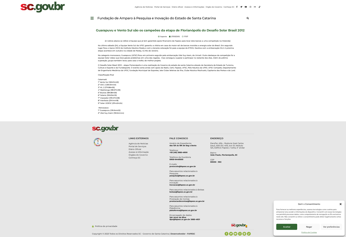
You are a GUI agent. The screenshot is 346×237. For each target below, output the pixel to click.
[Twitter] (231, 234)
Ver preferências (331, 227)
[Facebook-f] (226, 234)
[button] (340, 204)
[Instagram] (240, 234)
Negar (309, 227)
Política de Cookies (309, 232)
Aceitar (286, 227)
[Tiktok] (249, 234)
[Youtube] (235, 234)
